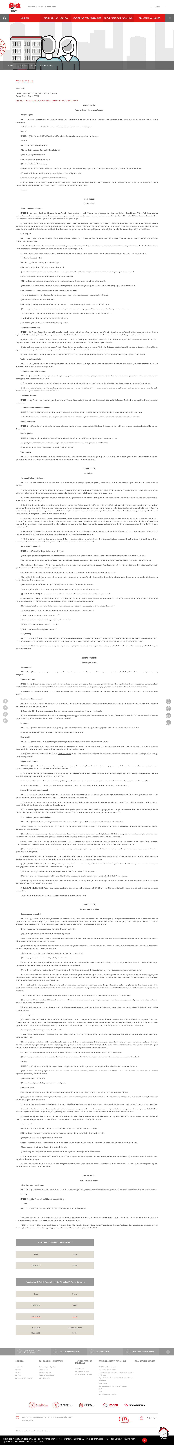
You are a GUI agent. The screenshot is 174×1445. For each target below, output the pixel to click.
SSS (151, 7)
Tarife (33, 65)
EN (170, 18)
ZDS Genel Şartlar (47, 65)
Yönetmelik (51, 7)
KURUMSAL (31, 7)
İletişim (157, 7)
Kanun (10, 65)
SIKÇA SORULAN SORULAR (149, 18)
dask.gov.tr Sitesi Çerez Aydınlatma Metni (118, 1439)
